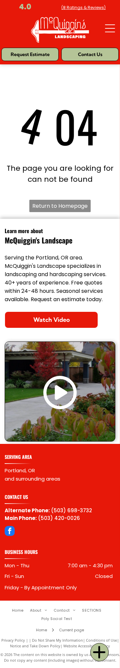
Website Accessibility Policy (86, 645)
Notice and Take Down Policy (35, 645)
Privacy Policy (13, 640)
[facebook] (10, 532)
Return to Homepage (60, 206)
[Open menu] (110, 28)
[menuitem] (21, 610)
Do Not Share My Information (57, 640)
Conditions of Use (101, 640)
